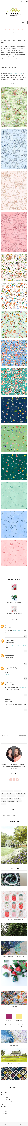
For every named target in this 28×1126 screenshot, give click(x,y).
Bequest (3, 791)
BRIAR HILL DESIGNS (10, 1124)
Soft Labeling (22, 687)
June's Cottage (20, 793)
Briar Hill (10, 791)
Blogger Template (22, 1124)
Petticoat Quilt (14, 1045)
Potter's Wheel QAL (14, 938)
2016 (4, 1114)
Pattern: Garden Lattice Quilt (14, 887)
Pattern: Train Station (14, 1082)
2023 (4, 1092)
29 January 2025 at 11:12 (9, 642)
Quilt (22, 796)
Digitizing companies (17, 630)
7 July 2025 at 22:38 (8, 670)
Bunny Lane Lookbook (16, 73)
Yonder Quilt (14, 1006)
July (5, 1097)
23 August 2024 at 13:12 (9, 627)
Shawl (11, 798)
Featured (12, 793)
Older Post (22, 735)
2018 (4, 1109)
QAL (18, 796)
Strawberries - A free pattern (14, 988)
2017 (4, 1111)
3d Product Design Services (11, 675)
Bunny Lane (7, 1099)
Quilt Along (4, 798)
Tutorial (18, 801)
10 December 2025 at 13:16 (9, 701)
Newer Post (6, 735)
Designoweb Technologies (11, 668)
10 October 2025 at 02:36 (9, 684)
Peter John (7, 626)
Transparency (11, 801)
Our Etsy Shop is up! (14, 1063)
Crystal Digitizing (9, 640)
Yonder (3, 803)
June (5, 1104)
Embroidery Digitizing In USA (17, 645)
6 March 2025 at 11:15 (9, 657)
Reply (25, 636)
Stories (3, 801)
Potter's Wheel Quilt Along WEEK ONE (14, 956)
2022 (4, 1095)
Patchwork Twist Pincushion (11, 1102)
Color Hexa (17, 791)
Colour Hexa (4, 793)
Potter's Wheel (11, 796)
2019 (4, 1106)
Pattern (3, 796)
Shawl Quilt (17, 798)
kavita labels (8, 682)
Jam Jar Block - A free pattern (14, 919)
